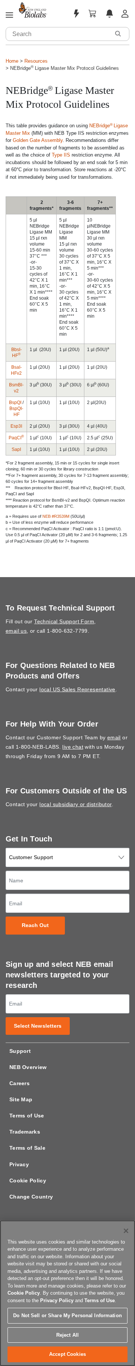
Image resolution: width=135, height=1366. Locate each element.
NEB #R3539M (55, 516)
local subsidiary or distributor (75, 804)
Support (20, 1051)
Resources (36, 61)
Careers (19, 1083)
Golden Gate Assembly (38, 140)
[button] (117, 33)
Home (12, 61)
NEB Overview (28, 1067)
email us (16, 631)
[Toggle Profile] (125, 14)
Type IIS (61, 155)
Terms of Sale (27, 1148)
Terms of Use (26, 1116)
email (114, 737)
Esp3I (16, 426)
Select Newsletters (38, 1026)
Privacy (19, 1164)
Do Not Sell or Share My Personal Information (67, 1315)
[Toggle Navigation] (9, 15)
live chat (72, 747)
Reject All (67, 1335)
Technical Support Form (64, 621)
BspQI (15, 402)
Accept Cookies (67, 1354)
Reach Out (35, 925)
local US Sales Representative (77, 689)
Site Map (20, 1099)
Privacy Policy (57, 1300)
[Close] (126, 1231)
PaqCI (16, 437)
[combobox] (58, 34)
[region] (67, 1293)
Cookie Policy (27, 1181)
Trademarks (24, 1132)
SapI (16, 449)
